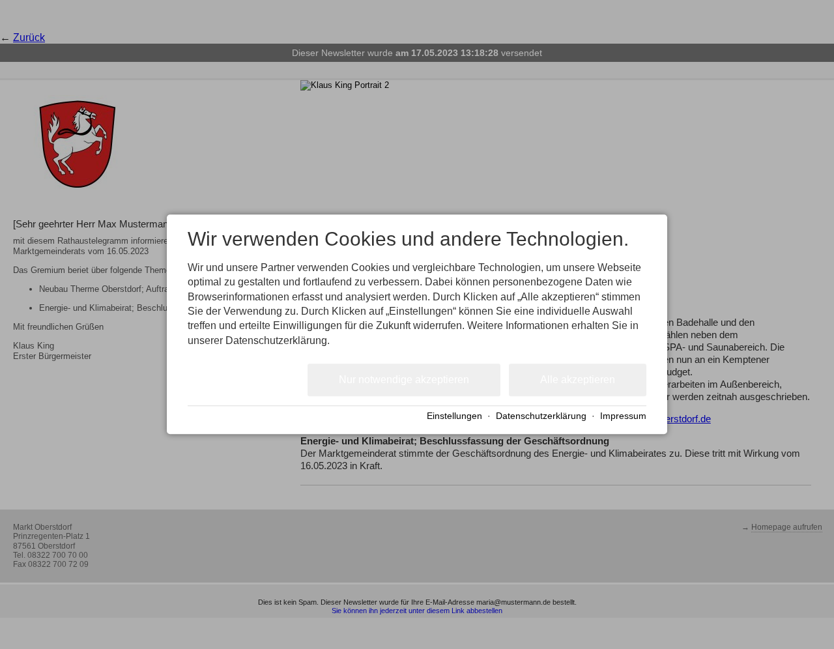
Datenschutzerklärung (541, 416)
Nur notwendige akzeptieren (404, 379)
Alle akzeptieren (577, 379)
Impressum (623, 416)
